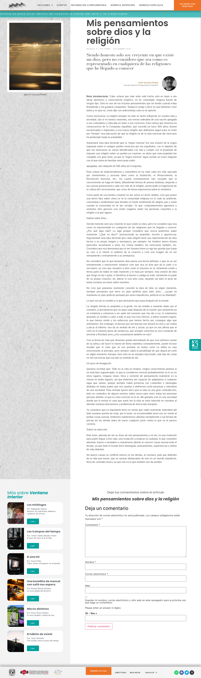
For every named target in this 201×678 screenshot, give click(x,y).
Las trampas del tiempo (43, 531)
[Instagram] (192, 672)
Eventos (62, 5)
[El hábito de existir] (15, 641)
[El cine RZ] (15, 563)
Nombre (90, 562)
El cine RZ (33, 557)
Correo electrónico (96, 574)
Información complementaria (89, 5)
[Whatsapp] (176, 672)
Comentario (92, 525)
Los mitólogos (36, 505)
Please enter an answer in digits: (103, 608)
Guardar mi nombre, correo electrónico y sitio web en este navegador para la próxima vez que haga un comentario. (135, 601)
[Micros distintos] (15, 615)
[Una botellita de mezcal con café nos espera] (15, 589)
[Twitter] (187, 672)
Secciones (44, 5)
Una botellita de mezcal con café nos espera (43, 582)
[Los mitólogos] (15, 512)
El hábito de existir (40, 634)
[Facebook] (181, 672)
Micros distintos (38, 609)
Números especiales (151, 5)
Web (87, 585)
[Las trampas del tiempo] (15, 538)
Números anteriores (123, 5)
